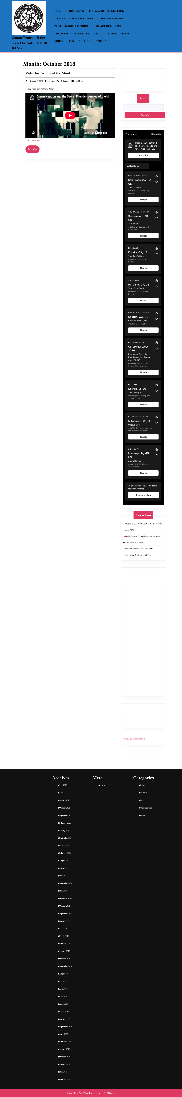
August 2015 (64, 1064)
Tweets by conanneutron (134, 739)
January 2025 (64, 830)
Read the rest (34, 140)
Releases (143, 793)
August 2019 (64, 921)
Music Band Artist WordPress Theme (84, 1093)
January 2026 (64, 800)
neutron (52, 81)
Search (143, 98)
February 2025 (65, 823)
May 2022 (63, 876)
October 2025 (64, 808)
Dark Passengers (110, 18)
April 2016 (63, 1034)
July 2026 (63, 785)
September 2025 (65, 815)
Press (125, 33)
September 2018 (65, 966)
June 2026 (130, 530)
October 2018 (64, 959)
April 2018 (63, 1004)
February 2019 (65, 944)
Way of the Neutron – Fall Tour (138, 555)
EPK (71, 41)
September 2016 (65, 1027)
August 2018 (64, 974)
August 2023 (64, 861)
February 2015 (65, 1079)
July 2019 (63, 928)
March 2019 (64, 936)
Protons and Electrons (71, 26)
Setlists (85, 41)
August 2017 (64, 1019)
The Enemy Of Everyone (71, 33)
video (142, 815)
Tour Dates (75, 11)
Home (58, 11)
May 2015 (63, 1072)
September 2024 (65, 838)
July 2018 (63, 981)
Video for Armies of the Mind (47, 73)
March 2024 (64, 846)
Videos (59, 41)
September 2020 (65, 883)
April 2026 (63, 793)
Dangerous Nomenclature (74, 18)
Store (112, 33)
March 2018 (64, 1011)
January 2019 (64, 951)
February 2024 (65, 853)
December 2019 (65, 898)
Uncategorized (146, 808)
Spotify (101, 41)
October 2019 (64, 906)
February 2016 (65, 1042)
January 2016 (64, 1049)
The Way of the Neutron (106, 11)
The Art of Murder (108, 26)
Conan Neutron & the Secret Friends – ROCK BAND (30, 43)
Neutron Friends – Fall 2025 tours (139, 549)
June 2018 (63, 989)
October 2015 (64, 1057)
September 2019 (65, 913)
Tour (142, 800)
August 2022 (64, 868)
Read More (34, 150)
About (98, 33)
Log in (102, 785)
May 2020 (63, 891)
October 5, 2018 (36, 81)
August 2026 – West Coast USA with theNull (144, 524)
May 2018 (63, 996)
